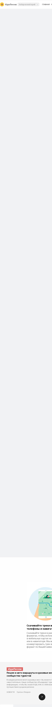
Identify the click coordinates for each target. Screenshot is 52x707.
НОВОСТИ (11, 692)
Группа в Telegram (24, 692)
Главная (46, 4)
